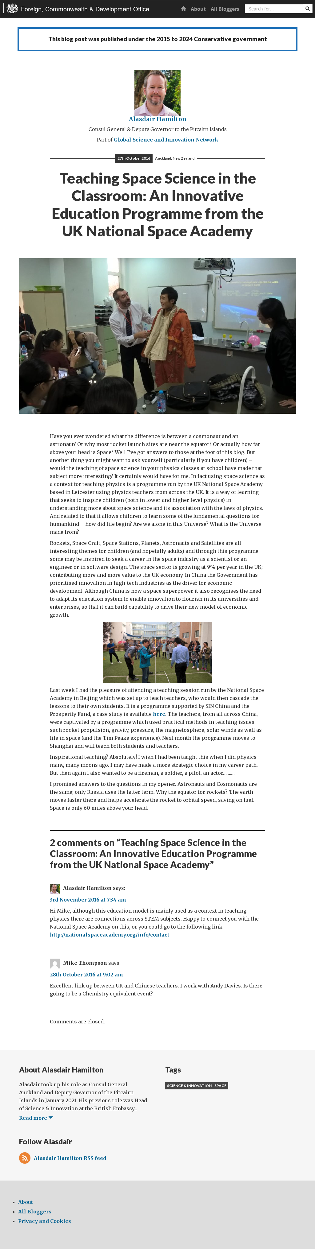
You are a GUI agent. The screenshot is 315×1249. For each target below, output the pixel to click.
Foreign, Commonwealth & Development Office (85, 8)
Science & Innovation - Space (196, 1085)
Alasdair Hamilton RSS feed (70, 1158)
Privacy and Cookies (44, 1221)
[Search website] (308, 8)
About (198, 9)
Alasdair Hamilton (157, 119)
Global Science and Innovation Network (166, 140)
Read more (33, 1118)
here (159, 714)
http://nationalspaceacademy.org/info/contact (109, 935)
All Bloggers (225, 9)
